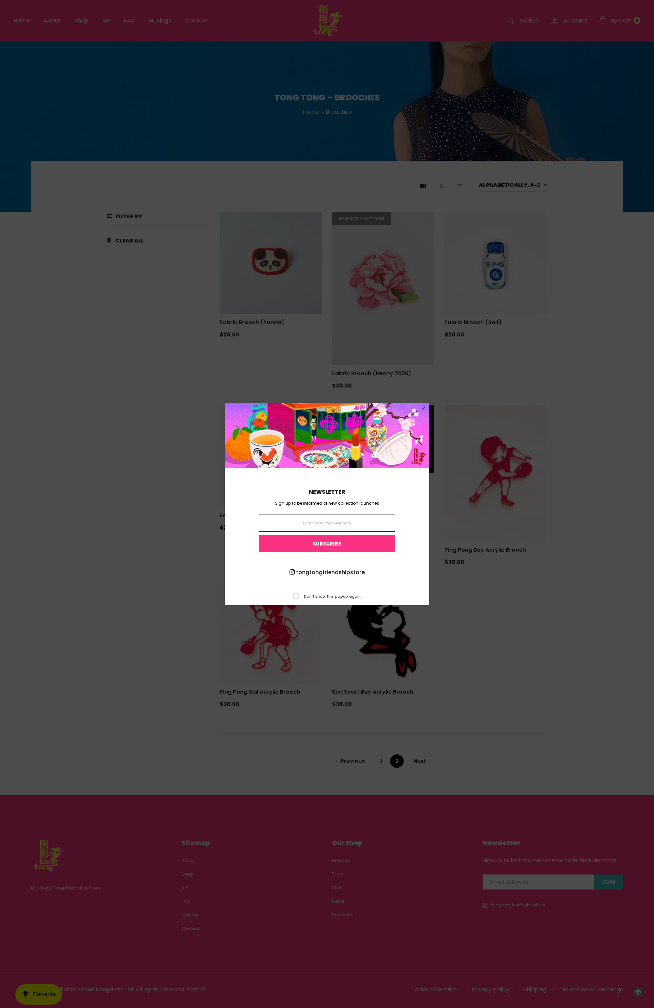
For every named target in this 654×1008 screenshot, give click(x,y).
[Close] (424, 408)
